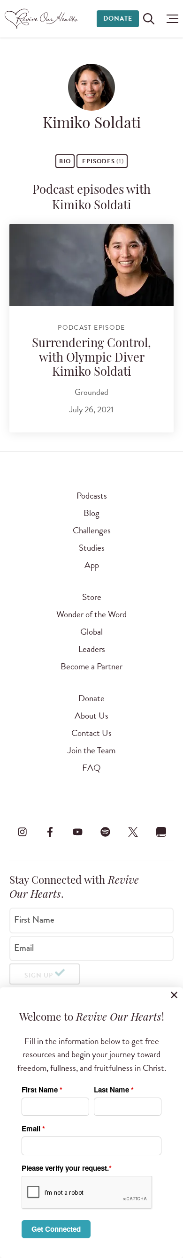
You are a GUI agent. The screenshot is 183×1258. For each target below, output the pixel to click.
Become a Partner (91, 666)
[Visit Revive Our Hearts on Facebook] (49, 831)
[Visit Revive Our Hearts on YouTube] (77, 831)
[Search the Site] (148, 19)
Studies (92, 547)
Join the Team (91, 750)
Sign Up (38, 975)
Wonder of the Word (91, 614)
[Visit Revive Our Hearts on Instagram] (22, 831)
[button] (170, 18)
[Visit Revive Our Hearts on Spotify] (105, 831)
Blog (91, 513)
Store (91, 597)
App (91, 565)
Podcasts (91, 495)
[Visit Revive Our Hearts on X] (133, 831)
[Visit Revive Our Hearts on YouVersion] (161, 831)
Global (91, 631)
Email (24, 947)
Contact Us (91, 733)
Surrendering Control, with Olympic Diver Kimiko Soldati (91, 358)
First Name (34, 919)
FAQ (91, 767)
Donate (117, 18)
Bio (65, 161)
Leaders (91, 649)
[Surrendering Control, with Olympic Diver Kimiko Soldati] (91, 265)
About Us (91, 715)
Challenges (92, 530)
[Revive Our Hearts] (42, 19)
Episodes (102, 161)
